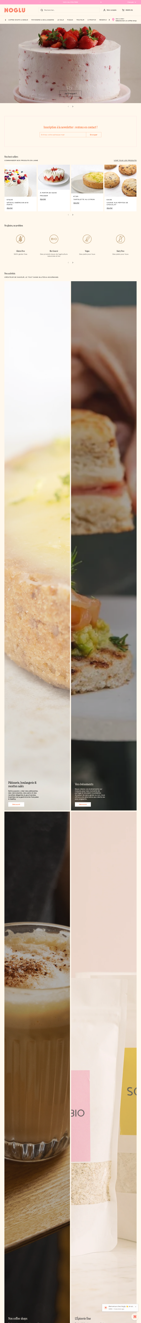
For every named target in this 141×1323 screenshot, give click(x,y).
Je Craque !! (70, 93)
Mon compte (111, 10)
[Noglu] (14, 10)
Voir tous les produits (125, 160)
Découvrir (16, 804)
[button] (127, 10)
